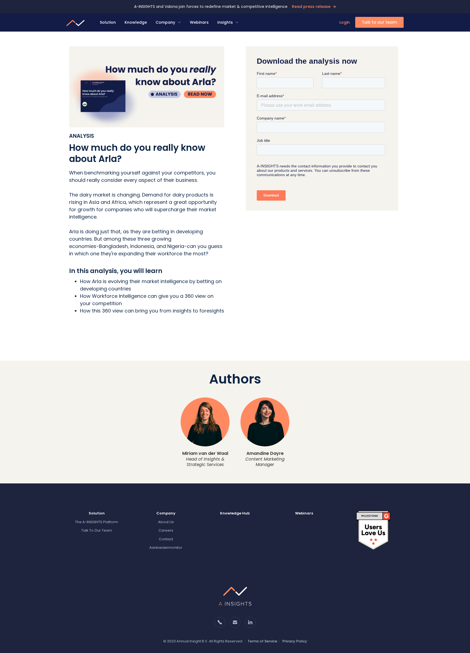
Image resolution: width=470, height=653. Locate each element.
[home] (76, 22)
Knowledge (136, 22)
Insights (225, 22)
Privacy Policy (294, 641)
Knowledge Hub (235, 513)
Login (344, 22)
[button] (168, 22)
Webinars (199, 22)
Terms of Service (262, 641)
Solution (108, 22)
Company (165, 22)
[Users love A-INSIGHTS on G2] (373, 530)
